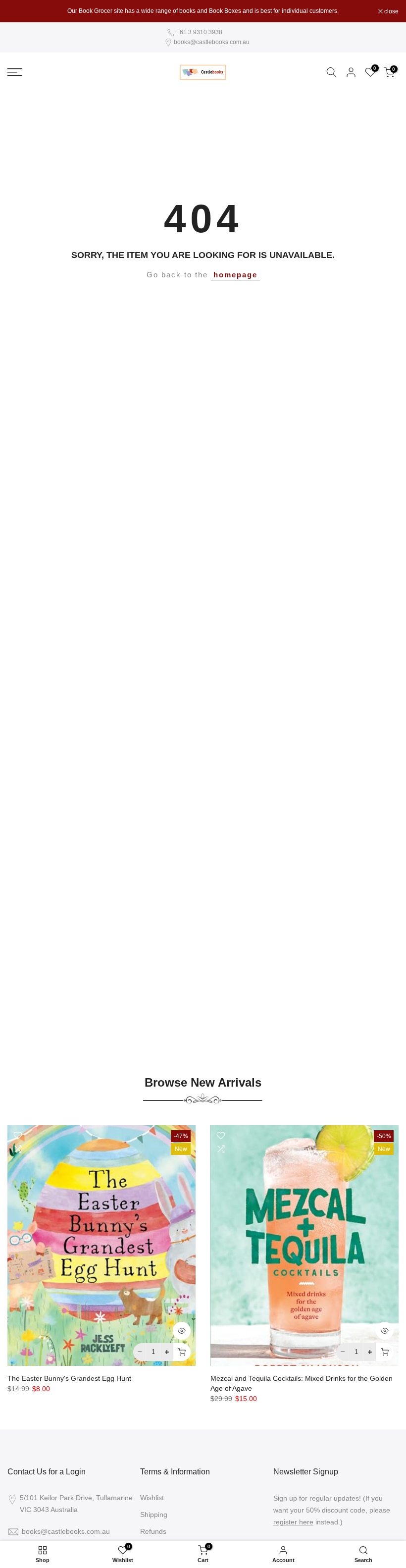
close (20, 11)
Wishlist (152, 1498)
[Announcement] (203, 11)
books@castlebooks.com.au (212, 42)
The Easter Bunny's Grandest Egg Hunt (69, 1378)
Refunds (153, 1531)
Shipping (153, 1514)
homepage (235, 275)
